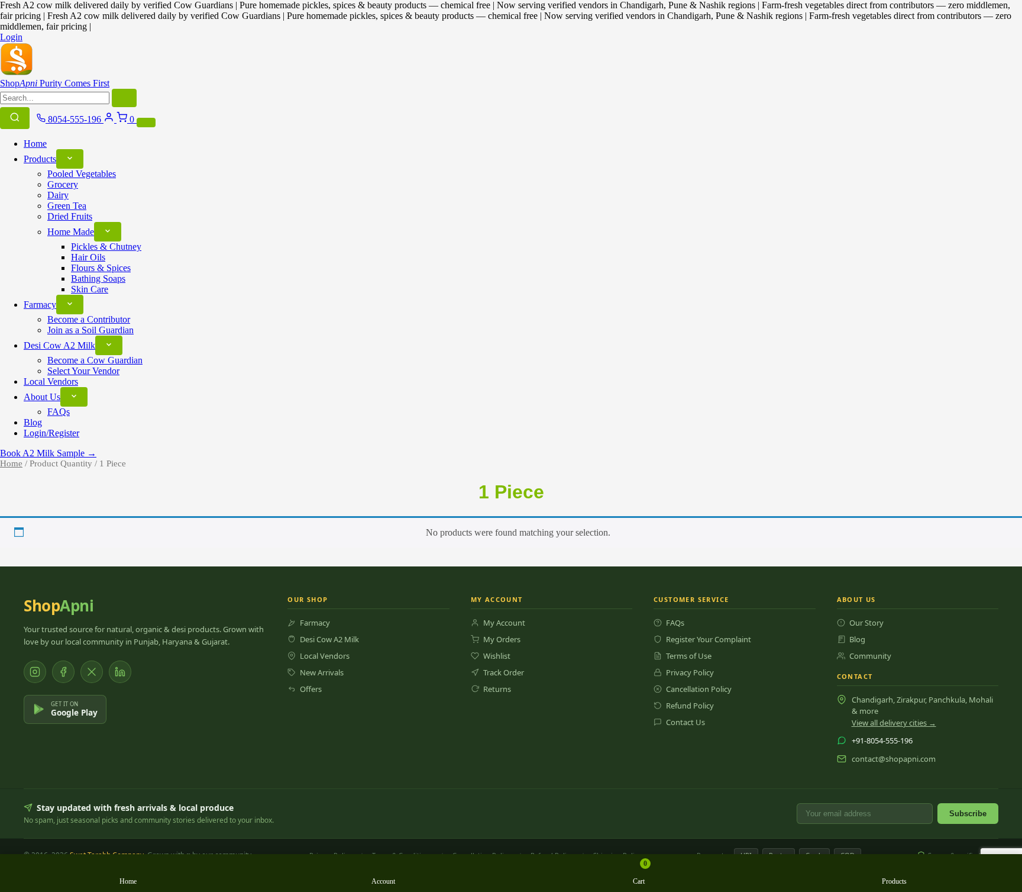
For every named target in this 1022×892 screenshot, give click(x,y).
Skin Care (89, 289)
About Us (42, 397)
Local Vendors (51, 381)
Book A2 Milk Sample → (48, 453)
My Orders (501, 639)
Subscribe (968, 813)
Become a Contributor (88, 319)
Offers (311, 689)
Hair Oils (88, 257)
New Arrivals (322, 672)
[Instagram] (35, 672)
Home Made (70, 232)
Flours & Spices (101, 268)
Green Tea (66, 206)
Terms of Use (688, 656)
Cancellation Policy (699, 689)
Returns (497, 689)
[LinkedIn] (120, 672)
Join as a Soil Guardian (90, 330)
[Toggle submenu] (69, 159)
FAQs (58, 412)
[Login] (110, 119)
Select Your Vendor (83, 371)
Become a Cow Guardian (95, 360)
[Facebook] (63, 672)
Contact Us (685, 722)
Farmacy (40, 305)
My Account (504, 622)
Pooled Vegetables (81, 174)
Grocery (62, 184)
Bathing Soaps (98, 278)
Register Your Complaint (708, 639)
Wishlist (496, 656)
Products (40, 159)
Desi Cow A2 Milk (59, 345)
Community (870, 656)
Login (11, 37)
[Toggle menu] (146, 122)
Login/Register (51, 433)
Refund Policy (690, 705)
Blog (33, 422)
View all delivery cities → (894, 722)
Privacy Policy (690, 672)
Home (35, 144)
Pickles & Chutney (106, 246)
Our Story (866, 622)
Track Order (503, 672)
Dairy (58, 195)
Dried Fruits (69, 216)
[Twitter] (91, 672)
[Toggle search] (15, 118)
